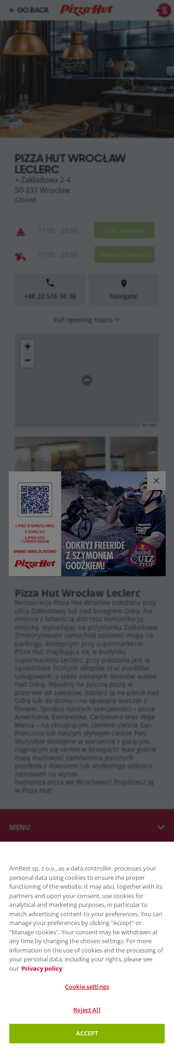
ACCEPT (87, 1033)
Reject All (86, 1010)
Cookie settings (87, 986)
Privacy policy (41, 968)
